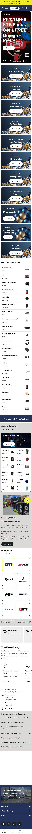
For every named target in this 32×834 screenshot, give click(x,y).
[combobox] (15, 8)
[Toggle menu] (2, 8)
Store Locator (9, 708)
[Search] (17, 8)
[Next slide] (29, 61)
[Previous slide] (23, 61)
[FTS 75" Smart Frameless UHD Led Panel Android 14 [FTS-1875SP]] (27, 55)
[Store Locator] (23, 8)
